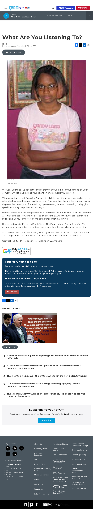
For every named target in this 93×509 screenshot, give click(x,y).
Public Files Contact (11, 477)
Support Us (38, 489)
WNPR (15, 473)
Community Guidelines (57, 468)
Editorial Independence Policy (77, 470)
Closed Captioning (79, 455)
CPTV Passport (59, 473)
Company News (40, 449)
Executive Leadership (38, 454)
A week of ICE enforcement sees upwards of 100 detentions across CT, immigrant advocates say (45, 367)
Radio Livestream (60, 455)
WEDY (7, 471)
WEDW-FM (8, 473)
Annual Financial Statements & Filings (80, 445)
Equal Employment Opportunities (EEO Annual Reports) (61, 479)
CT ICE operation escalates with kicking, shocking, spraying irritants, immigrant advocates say (44, 385)
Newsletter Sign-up (60, 444)
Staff (36, 459)
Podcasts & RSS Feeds (59, 449)
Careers (37, 480)
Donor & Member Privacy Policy (60, 486)
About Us (38, 444)
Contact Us (38, 484)
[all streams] (89, 15)
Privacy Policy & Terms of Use (59, 492)
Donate (83, 8)
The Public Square (79, 489)
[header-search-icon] (53, 8)
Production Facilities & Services (80, 477)
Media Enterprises (41, 475)
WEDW (18, 469)
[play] (6, 16)
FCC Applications (78, 459)
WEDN (12, 469)
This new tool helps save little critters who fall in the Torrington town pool (47, 376)
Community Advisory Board (42, 470)
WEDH (7, 469)
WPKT (21, 473)
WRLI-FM (8, 475)
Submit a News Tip (41, 494)
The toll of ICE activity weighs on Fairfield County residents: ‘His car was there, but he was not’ (46, 395)
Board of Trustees (41, 464)
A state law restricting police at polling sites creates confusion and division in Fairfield (47, 357)
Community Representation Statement (59, 461)
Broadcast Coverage (80, 450)
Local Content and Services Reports (79, 483)
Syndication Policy (79, 464)
